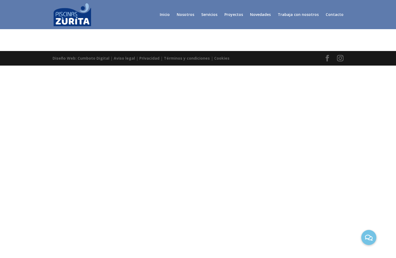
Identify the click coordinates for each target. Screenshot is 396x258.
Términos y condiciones (187, 58)
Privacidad (149, 58)
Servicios (209, 15)
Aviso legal (124, 58)
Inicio (165, 15)
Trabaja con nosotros (298, 15)
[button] (368, 237)
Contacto (334, 15)
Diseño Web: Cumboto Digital (81, 58)
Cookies (222, 58)
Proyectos (233, 15)
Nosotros (185, 15)
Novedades (260, 15)
